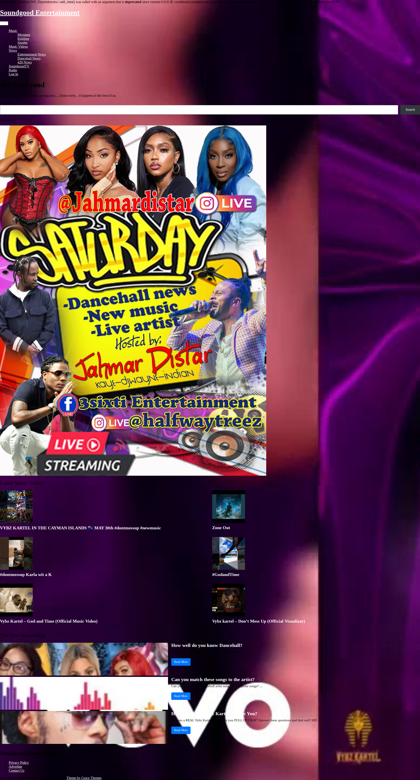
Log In (13, 74)
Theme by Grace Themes (84, 778)
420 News (25, 62)
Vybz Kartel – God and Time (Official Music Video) (49, 621)
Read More (181, 662)
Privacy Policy (19, 762)
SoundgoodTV (19, 66)
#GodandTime (225, 574)
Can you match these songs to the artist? (213, 679)
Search (5, 103)
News (13, 50)
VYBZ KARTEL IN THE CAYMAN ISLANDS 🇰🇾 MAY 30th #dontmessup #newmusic (80, 527)
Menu (4, 23)
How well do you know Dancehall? (206, 645)
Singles (23, 42)
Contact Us (16, 770)
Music (13, 31)
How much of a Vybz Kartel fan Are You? (214, 713)
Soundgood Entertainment (40, 12)
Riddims (23, 38)
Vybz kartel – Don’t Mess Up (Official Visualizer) (258, 621)
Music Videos (18, 46)
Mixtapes (24, 35)
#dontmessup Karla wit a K (26, 574)
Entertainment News (32, 54)
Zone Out (221, 527)
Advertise (15, 766)
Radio (13, 70)
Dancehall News (29, 58)
